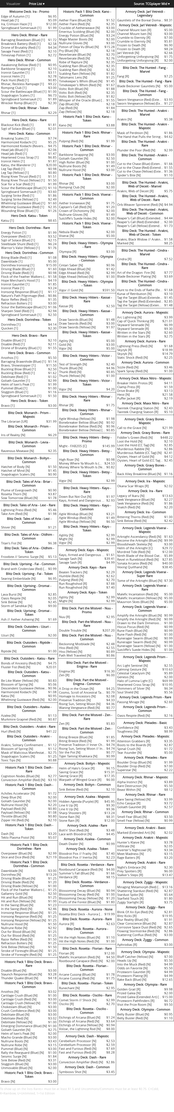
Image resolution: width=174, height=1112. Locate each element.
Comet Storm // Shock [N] (78, 1000)
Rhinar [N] (66, 183)
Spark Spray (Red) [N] (132, 371)
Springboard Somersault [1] (21, 28)
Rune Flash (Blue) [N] (132, 630)
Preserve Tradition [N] (75, 700)
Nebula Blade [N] (71, 232)
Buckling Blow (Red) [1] (18, 373)
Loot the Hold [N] (129, 441)
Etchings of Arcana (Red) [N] (79, 1021)
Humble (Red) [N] (71, 576)
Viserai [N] (66, 236)
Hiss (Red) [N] (69, 648)
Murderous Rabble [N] (133, 449)
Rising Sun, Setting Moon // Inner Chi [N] (88, 748)
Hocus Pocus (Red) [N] (133, 627)
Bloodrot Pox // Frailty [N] (78, 853)
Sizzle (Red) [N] (128, 367)
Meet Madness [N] (130, 854)
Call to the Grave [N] (132, 428)
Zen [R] (64, 675)
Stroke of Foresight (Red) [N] (21, 954)
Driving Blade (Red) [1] (17, 273)
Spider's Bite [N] (129, 175)
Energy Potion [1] (13, 232)
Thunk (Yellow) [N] (72, 375)
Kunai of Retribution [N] (134, 294)
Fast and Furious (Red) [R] (77, 1052)
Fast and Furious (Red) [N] (78, 1048)
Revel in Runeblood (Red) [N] (138, 559)
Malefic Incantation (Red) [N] (79, 957)
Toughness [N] (127, 731)
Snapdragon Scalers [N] (18, 474)
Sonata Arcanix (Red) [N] (134, 563)
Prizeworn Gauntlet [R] (133, 972)
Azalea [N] (8, 715)
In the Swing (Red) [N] (16, 909)
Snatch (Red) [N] (128, 507)
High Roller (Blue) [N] (74, 162)
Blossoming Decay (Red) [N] (79, 894)
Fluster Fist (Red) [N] (15, 667)
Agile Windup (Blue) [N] (76, 514)
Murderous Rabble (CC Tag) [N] (139, 453)
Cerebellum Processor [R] (77, 1045)
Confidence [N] (128, 727)
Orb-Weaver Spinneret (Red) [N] (140, 204)
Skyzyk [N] (124, 353)
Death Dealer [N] (71, 844)
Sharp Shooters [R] (72, 813)
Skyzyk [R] (124, 350)
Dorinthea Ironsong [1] (17, 265)
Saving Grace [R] (71, 776)
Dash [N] (7, 833)
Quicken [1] (9, 328)
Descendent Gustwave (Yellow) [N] (26, 688)
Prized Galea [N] (129, 993)
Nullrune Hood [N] (14, 805)
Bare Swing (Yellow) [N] (134, 799)
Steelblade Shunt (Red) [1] (19, 244)
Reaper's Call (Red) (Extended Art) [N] (144, 222)
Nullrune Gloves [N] (73, 43)
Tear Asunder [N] (129, 752)
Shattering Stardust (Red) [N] (137, 891)
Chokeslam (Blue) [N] (16, 1007)
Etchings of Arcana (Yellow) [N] (81, 1025)
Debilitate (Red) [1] (14, 377)
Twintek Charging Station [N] (138, 408)
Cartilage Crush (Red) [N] (18, 999)
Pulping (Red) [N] (71, 141)
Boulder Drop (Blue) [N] (134, 762)
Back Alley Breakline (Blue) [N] (139, 474)
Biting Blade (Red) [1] (16, 257)
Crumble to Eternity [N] (134, 41)
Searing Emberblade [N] (18, 578)
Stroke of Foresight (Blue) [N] (22, 951)
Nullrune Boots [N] (14, 1041)
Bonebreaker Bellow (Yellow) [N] (82, 430)
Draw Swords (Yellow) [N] (77, 327)
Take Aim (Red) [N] (14, 514)
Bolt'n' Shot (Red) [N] (74, 830)
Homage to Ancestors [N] (77, 696)
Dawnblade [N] (12, 871)
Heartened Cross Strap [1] (20, 157)
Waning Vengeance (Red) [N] (79, 707)
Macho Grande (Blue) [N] (19, 1037)
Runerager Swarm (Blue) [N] (137, 638)
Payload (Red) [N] (13, 808)
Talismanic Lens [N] (73, 77)
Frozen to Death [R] (131, 49)
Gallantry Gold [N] (14, 893)
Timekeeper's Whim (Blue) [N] (80, 81)
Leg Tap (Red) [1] (13, 169)
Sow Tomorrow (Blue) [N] (19, 498)
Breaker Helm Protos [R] (135, 383)
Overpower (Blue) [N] (16, 853)
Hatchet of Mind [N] (15, 470)
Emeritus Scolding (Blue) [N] (79, 31)
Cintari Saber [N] (71, 265)
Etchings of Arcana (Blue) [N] (79, 1017)
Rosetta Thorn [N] (14, 494)
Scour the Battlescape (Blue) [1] (23, 91)
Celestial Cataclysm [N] (133, 673)
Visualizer (13, 3)
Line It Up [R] (68, 805)
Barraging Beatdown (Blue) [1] (23, 40)
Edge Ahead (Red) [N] (74, 273)
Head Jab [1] (10, 20)
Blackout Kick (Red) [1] (17, 125)
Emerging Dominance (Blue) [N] (24, 1026)
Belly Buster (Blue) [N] (133, 1014)
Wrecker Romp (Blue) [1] (19, 103)
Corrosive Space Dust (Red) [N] (139, 927)
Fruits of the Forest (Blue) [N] (80, 902)
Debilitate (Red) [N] (14, 1018)
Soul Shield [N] (128, 692)
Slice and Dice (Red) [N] (18, 857)
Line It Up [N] (68, 809)
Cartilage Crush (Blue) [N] (19, 995)
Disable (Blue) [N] (13, 970)
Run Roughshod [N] (73, 587)
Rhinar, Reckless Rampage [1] (22, 84)
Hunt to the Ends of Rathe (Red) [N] (142, 290)
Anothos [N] (10, 991)
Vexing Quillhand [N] (132, 567)
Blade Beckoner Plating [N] (136, 276)
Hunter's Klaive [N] (131, 842)
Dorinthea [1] (11, 324)
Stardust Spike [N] (130, 894)
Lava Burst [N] (11, 594)
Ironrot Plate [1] (12, 288)
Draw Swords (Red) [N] (75, 323)
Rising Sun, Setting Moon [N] (80, 704)
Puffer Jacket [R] (128, 398)
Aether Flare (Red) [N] (74, 24)
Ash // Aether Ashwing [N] (20, 619)
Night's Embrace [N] (131, 867)
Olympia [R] (67, 251)
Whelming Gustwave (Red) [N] (23, 699)
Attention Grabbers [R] (133, 741)
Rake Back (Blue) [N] (131, 979)
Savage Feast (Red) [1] (17, 51)
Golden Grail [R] (128, 989)
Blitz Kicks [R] (127, 916)
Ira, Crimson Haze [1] (16, 24)
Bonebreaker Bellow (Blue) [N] (81, 422)
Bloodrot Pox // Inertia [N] (78, 857)
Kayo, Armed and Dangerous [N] (82, 555)
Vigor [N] (65, 348)
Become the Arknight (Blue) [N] (139, 540)
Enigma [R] (67, 671)
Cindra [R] (124, 259)
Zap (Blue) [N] (69, 104)
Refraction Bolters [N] (16, 943)
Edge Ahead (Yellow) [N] (76, 276)
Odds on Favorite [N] (132, 968)
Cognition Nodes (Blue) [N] (20, 776)
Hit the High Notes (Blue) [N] (79, 937)
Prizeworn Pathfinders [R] (135, 1001)
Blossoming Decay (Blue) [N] (79, 890)
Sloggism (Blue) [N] (15, 1064)
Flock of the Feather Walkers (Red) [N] (28, 890)
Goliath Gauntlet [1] (15, 380)
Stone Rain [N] (69, 817)
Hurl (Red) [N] (11, 731)
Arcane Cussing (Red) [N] (77, 978)
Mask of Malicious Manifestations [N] (28, 752)
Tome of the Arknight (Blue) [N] (139, 580)
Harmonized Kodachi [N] (19, 692)
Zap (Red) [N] (68, 108)
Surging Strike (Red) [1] (17, 195)
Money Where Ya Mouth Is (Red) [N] (85, 463)
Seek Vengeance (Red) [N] (135, 503)
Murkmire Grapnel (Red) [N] (21, 719)
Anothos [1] (9, 357)
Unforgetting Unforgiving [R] (138, 60)
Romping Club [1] (14, 88)
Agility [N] (66, 341)
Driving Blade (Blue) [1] (18, 269)
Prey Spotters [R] (129, 871)
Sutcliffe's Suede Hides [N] (78, 218)
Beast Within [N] (129, 789)
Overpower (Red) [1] (16, 236)
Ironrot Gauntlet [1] (15, 72)
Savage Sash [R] (70, 562)
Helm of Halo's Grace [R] (77, 768)
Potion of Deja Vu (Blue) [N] (79, 47)
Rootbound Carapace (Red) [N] (81, 869)
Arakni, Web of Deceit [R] (135, 191)
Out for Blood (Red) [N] (18, 935)
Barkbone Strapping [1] (18, 68)
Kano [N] (65, 125)
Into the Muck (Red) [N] (134, 964)
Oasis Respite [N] (13, 598)
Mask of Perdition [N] (132, 133)
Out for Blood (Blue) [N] (18, 931)
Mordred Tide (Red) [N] (133, 552)
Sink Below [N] (11, 602)
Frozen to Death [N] (131, 45)
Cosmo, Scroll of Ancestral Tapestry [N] (87, 692)
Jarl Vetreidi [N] (128, 53)
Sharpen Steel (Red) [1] (17, 311)
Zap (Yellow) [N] (70, 111)
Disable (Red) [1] (13, 344)
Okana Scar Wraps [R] (133, 486)
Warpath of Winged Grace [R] (80, 779)
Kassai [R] (66, 306)
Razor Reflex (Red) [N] (16, 939)
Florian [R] (66, 953)
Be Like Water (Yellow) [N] (19, 680)
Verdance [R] (68, 877)
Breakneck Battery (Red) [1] (21, 43)
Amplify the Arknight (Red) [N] (139, 619)
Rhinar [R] (66, 405)
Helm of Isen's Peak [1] (17, 384)
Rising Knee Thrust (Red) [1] (21, 176)
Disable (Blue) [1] (13, 340)
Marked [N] (125, 243)
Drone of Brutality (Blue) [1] (21, 348)
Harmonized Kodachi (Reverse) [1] (26, 146)
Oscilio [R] (66, 1004)
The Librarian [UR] (14, 421)
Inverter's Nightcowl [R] (134, 850)
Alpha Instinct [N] (129, 782)
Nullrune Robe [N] (14, 928)
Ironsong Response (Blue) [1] (22, 292)
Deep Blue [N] (11, 797)
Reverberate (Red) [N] (74, 58)
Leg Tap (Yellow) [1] (15, 172)
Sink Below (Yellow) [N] (17, 947)
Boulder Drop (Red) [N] (133, 766)
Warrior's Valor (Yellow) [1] (20, 248)
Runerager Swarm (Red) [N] (137, 642)
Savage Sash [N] (70, 558)
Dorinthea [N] (11, 874)
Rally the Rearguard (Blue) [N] (22, 1052)
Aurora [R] (66, 924)
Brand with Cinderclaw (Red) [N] (24, 569)
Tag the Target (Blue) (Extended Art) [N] (145, 297)
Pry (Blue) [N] (68, 50)
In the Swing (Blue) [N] (17, 905)
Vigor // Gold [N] (71, 290)
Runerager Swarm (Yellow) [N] (138, 646)
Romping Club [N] (72, 187)
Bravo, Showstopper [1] (18, 365)
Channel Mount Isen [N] (134, 34)
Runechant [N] (69, 988)
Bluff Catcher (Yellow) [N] (135, 956)
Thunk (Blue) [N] (71, 368)
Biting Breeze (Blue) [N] (76, 737)
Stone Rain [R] (69, 820)
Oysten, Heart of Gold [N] (135, 456)
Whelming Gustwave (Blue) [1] (23, 203)
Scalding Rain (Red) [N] (75, 70)
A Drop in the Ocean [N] (76, 688)
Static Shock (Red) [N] (132, 357)
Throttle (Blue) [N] (14, 816)
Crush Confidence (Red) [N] (20, 1010)
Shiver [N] (8, 527)
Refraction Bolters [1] (16, 303)
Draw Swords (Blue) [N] (76, 319)
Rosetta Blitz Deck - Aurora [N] (81, 914)
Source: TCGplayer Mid (152, 3)
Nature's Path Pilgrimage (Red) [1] (25, 295)
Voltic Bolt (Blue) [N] (73, 89)
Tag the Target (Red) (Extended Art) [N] (144, 301)
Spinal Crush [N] (129, 749)
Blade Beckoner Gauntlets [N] (138, 86)
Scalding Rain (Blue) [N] (76, 66)
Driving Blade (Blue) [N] (18, 878)
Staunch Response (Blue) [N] (21, 974)
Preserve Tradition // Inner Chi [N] (83, 745)
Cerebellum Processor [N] (77, 1041)
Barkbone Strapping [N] (76, 154)
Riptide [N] (9, 651)
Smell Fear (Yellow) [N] (133, 820)
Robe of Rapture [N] (73, 62)
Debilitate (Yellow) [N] (16, 1022)
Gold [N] (65, 344)
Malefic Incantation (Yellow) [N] (139, 598)
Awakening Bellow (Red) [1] (21, 65)
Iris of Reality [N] (13, 435)
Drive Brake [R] (128, 391)
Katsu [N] (7, 696)
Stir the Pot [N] (69, 752)
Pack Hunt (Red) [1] (15, 80)
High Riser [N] (69, 459)
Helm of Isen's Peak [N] (18, 1033)
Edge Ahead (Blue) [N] (75, 269)
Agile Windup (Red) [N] (75, 518)
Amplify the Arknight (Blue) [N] (139, 615)
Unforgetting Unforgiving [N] (138, 56)
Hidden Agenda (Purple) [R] (78, 801)
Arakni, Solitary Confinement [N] (24, 745)
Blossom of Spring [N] (17, 684)
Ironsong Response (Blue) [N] (22, 912)
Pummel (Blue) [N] (14, 1049)
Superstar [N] (126, 770)
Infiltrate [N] (126, 846)
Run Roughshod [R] (73, 583)
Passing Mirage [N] (131, 702)
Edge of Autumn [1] (15, 16)
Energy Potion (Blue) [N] (76, 35)
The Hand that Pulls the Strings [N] (142, 136)
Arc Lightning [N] (129, 317)
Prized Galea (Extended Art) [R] (139, 997)
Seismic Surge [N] (14, 1056)
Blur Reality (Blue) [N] (132, 919)
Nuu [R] (64, 617)
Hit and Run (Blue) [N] (17, 897)
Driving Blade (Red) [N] (17, 882)
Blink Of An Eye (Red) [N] (135, 912)
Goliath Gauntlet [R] (131, 807)
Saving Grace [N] (71, 772)
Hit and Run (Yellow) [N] (18, 901)
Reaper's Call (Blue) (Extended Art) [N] (144, 218)
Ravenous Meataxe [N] (17, 451)
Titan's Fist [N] (11, 543)
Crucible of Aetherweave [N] (79, 28)
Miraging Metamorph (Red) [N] (139, 887)
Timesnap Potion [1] (16, 55)
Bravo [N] (8, 1081)
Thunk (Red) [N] (70, 372)
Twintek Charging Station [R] (137, 412)
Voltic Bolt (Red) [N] (73, 92)
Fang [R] (123, 76)
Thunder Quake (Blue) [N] (19, 978)
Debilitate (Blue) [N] (15, 1014)
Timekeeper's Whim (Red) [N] (80, 85)
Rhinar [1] (8, 113)
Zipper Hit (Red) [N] (15, 820)
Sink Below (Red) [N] (16, 1060)
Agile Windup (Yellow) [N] (77, 418)
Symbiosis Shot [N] (73, 1072)
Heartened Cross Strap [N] (136, 684)
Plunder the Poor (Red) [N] (136, 150)
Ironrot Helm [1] (13, 76)
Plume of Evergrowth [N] (19, 490)
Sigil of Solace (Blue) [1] (18, 128)
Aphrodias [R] (127, 944)
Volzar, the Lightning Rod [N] (80, 1029)
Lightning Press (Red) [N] (19, 510)
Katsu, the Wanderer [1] (18, 165)
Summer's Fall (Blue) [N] (76, 873)
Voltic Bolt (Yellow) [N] (75, 96)
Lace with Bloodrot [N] (75, 834)
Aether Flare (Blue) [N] (75, 20)
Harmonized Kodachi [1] (18, 142)
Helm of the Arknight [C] (135, 548)
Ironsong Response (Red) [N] (21, 916)
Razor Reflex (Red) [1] (16, 299)
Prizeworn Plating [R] (132, 976)
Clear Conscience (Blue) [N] (136, 923)
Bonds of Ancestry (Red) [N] (21, 663)
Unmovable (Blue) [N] (16, 1068)
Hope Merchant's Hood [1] (20, 280)
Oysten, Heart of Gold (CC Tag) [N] (141, 460)
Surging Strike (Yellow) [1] (19, 199)
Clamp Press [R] (128, 387)
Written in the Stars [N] (133, 332)
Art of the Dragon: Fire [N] (136, 272)
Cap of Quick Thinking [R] (135, 321)
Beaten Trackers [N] (73, 572)
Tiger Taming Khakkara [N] (78, 756)
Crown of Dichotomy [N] (77, 211)
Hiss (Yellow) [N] (70, 651)
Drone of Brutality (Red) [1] (20, 47)
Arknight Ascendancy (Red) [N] (139, 536)
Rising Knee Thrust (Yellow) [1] (23, 180)
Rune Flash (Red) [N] (131, 634)
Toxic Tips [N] (11, 760)
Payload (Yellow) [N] (15, 812)
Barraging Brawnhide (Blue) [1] (23, 361)
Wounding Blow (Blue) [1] (19, 211)
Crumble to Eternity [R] (133, 37)
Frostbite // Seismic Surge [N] (22, 557)
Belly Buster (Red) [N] (132, 1018)
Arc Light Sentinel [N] (132, 665)
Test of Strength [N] (73, 364)
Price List (37, 3)
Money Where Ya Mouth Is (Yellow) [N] (87, 467)
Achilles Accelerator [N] (18, 793)
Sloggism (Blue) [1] (14, 392)
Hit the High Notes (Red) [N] (79, 941)
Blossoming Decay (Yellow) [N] (81, 898)
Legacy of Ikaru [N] (131, 496)
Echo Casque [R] (128, 803)
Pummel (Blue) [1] (14, 388)
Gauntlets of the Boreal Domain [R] (142, 20)
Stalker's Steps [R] (130, 875)
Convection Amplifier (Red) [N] (23, 780)
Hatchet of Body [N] (15, 467)
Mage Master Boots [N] (76, 39)
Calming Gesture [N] (132, 669)
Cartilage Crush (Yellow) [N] (20, 1003)
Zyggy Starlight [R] (130, 902)
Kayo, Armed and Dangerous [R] (82, 500)
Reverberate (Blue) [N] (75, 54)
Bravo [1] (8, 405)
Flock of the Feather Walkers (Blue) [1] (28, 276)
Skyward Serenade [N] (133, 325)
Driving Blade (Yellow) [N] (19, 886)
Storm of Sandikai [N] (16, 606)
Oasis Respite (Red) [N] (133, 715)
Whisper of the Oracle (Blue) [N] (82, 100)
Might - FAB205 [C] (73, 446)
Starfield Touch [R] (130, 898)
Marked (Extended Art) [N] (136, 832)
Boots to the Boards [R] (134, 745)
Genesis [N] (125, 677)
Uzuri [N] (7, 635)
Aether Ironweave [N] (74, 203)
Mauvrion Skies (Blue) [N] (135, 602)
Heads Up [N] (127, 960)
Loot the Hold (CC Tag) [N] (135, 445)
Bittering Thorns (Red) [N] (135, 517)
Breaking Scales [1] (15, 138)
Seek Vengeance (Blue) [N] (136, 499)
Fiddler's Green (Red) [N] (135, 437)
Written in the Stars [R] (133, 336)
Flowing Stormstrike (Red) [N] (138, 931)
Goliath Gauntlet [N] (15, 801)
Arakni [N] (124, 119)
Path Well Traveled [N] (75, 655)
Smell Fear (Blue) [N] (132, 817)
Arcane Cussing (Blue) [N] (77, 974)
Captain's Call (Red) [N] (75, 207)
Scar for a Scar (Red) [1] (18, 184)
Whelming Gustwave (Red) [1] (22, 207)
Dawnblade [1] (11, 261)
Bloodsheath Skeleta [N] (134, 544)
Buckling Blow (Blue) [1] (18, 369)
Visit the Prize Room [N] (134, 1004)
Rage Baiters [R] (128, 857)
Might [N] (66, 539)
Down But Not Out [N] (75, 496)
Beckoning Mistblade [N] (77, 644)
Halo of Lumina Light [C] (135, 681)
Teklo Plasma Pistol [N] (17, 837)
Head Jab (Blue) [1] (14, 150)
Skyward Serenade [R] (133, 328)
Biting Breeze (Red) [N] (75, 741)
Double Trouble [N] (73, 630)
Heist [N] (123, 394)
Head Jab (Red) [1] (14, 153)
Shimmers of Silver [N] (133, 688)
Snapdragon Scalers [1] (18, 95)
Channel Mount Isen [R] (134, 30)
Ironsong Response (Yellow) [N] (23, 920)
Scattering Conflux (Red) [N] (137, 935)
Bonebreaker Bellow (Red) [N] (80, 426)
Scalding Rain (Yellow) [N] (77, 73)
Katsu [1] (7, 220)
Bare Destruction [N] (132, 786)
